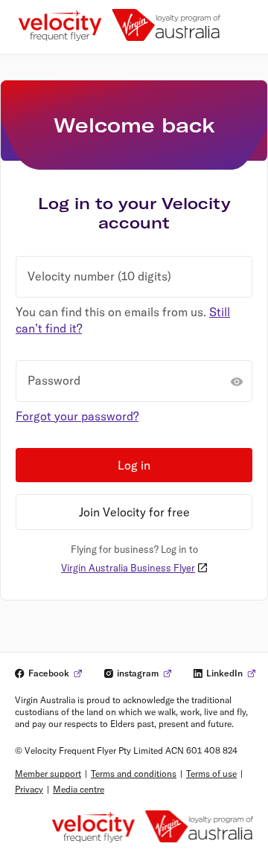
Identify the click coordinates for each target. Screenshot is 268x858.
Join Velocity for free (134, 512)
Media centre (78, 789)
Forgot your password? (77, 416)
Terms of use (211, 773)
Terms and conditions (133, 773)
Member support (48, 773)
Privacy (29, 789)
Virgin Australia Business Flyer (128, 568)
